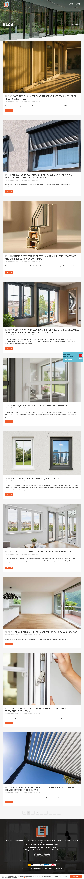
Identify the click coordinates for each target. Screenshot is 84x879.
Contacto (69, 860)
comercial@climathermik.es (48, 847)
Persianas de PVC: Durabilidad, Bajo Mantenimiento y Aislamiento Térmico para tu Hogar (38, 176)
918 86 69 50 (31, 3)
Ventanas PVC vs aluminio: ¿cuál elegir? (36, 478)
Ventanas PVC (16, 860)
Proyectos (57, 860)
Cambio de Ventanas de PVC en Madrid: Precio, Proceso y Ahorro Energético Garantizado (40, 257)
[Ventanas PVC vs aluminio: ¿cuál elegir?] (42, 453)
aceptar (76, 876)
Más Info (25, 877)
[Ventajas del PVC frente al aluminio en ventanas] (42, 380)
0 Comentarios (36, 101)
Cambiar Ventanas (35, 868)
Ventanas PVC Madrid (72, 24)
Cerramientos (32, 860)
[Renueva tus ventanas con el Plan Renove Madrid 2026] (42, 526)
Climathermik (27, 101)
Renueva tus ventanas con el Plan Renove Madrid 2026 (43, 551)
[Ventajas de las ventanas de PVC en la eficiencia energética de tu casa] (42, 679)
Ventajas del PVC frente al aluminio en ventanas (41, 405)
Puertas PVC (24, 860)
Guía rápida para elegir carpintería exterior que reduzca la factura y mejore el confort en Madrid (42, 331)
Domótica (50, 860)
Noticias (63, 860)
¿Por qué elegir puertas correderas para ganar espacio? (44, 632)
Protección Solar (42, 860)
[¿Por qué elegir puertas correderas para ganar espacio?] (42, 603)
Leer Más (9, 110)
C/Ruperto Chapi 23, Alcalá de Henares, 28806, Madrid (50, 3)
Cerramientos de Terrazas (55, 868)
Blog (20, 101)
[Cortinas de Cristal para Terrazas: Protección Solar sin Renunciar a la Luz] (42, 67)
